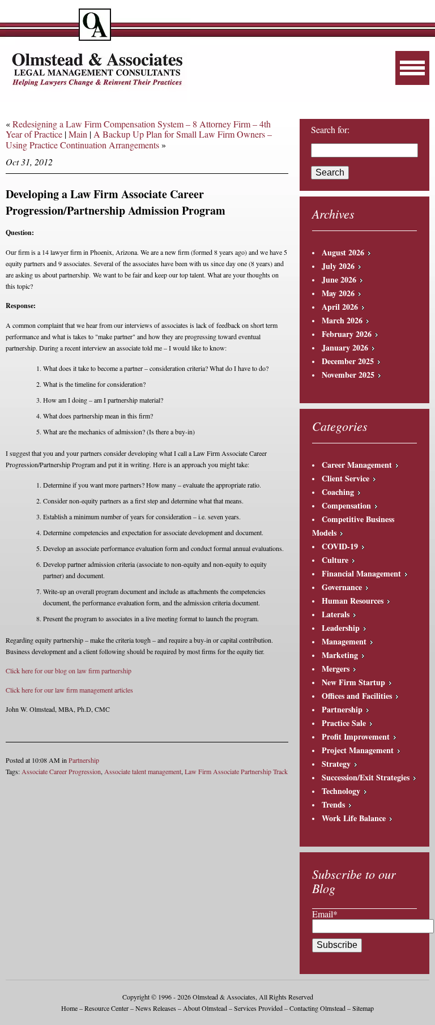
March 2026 (342, 320)
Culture (335, 560)
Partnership (84, 760)
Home (69, 1008)
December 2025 (348, 361)
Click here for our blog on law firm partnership (68, 670)
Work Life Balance (354, 818)
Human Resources (352, 601)
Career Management (357, 465)
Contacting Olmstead (317, 1008)
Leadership (341, 628)
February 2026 (347, 334)
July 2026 (338, 266)
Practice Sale (344, 723)
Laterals (335, 614)
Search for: (330, 130)
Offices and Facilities (357, 696)
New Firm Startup (353, 682)
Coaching (338, 492)
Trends (333, 804)
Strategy (336, 764)
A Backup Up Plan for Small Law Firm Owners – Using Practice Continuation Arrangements (139, 139)
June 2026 (339, 279)
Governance (342, 587)
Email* (325, 914)
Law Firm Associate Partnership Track (236, 771)
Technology (341, 791)
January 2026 (345, 347)
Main (78, 134)
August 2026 (343, 252)
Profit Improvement (356, 736)
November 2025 (348, 375)
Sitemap (363, 1008)
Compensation (346, 505)
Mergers (335, 668)
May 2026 (338, 293)
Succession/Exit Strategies (366, 777)
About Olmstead (205, 1008)
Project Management (358, 750)
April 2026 (340, 307)
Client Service (345, 478)
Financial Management (361, 573)
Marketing (340, 655)
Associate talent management (142, 771)
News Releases (155, 1008)
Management (344, 641)
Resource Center (106, 1008)
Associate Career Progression (61, 771)
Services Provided (258, 1008)
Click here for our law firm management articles (69, 689)
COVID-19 (340, 546)
